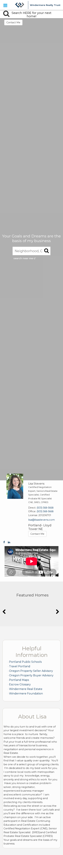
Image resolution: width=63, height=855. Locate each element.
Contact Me (13, 22)
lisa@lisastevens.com (41, 519)
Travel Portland (19, 666)
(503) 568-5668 (45, 507)
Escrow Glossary (20, 684)
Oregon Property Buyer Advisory (31, 675)
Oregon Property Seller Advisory (31, 670)
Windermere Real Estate (25, 689)
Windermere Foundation (26, 693)
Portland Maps (19, 680)
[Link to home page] (19, 5)
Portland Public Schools (25, 661)
